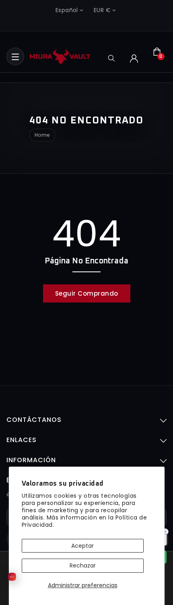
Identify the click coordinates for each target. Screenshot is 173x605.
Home (42, 135)
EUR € (102, 10)
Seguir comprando (86, 293)
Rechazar (83, 565)
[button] (15, 56)
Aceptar (82, 546)
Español (67, 10)
